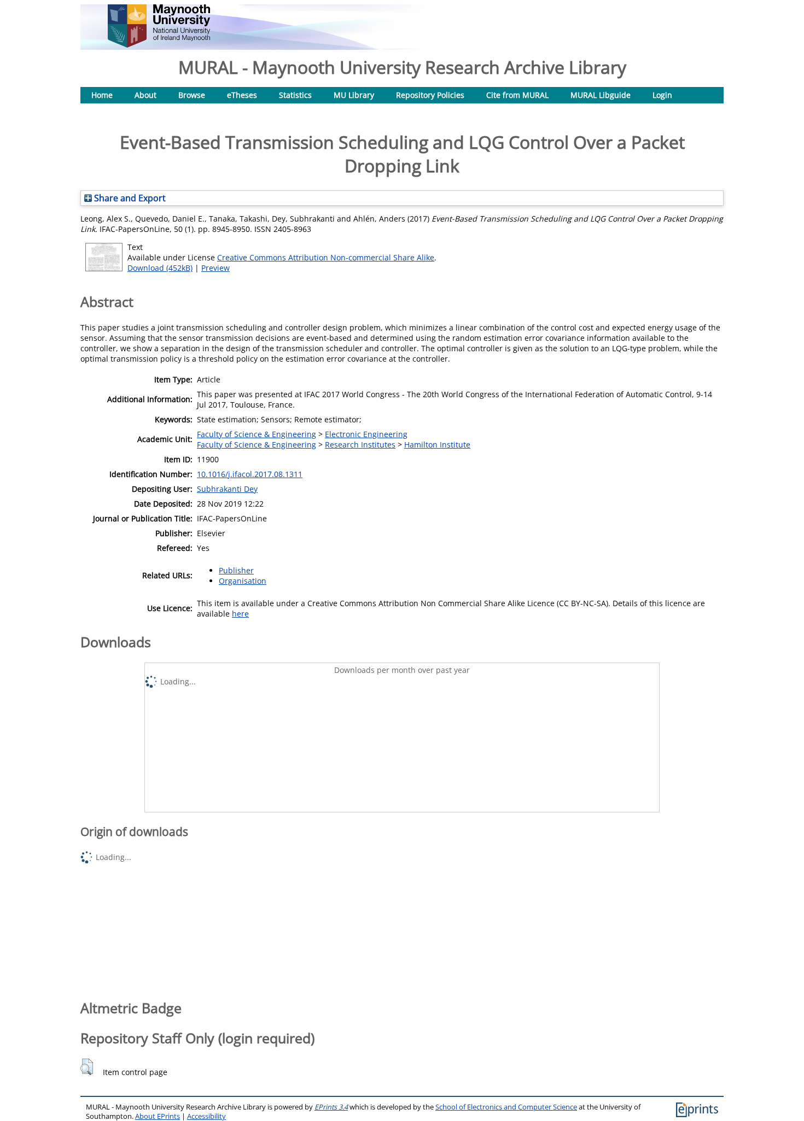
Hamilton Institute (437, 444)
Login (662, 95)
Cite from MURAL (517, 95)
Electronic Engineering (366, 434)
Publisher (236, 570)
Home (102, 95)
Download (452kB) (160, 268)
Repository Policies (430, 95)
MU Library (354, 95)
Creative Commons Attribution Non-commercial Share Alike (325, 257)
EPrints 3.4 (331, 1107)
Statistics (295, 95)
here (240, 613)
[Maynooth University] (158, 44)
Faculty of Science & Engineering (256, 434)
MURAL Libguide (600, 95)
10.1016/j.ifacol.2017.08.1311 (249, 474)
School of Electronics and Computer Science (506, 1107)
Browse (191, 95)
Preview (215, 268)
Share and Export (129, 198)
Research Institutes (360, 444)
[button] (86, 1067)
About (145, 95)
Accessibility (206, 1116)
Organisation (242, 581)
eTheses (242, 95)
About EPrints (157, 1116)
